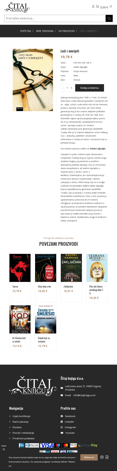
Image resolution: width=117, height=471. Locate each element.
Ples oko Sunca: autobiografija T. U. (96, 290)
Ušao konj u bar (44, 286)
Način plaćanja (20, 421)
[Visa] (47, 445)
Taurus (15, 286)
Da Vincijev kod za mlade (19, 339)
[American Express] (22, 445)
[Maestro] (65, 445)
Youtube (69, 432)
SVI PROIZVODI (66, 31)
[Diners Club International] (32, 445)
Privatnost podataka (23, 438)
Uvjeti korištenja (21, 416)
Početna (25, 31)
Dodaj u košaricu (89, 87)
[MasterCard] (58, 445)
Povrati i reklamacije (23, 432)
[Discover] (73, 445)
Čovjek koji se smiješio (44, 339)
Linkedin (69, 421)
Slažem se (89, 457)
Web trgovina (44, 31)
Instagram (70, 427)
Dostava (17, 427)
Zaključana (68, 286)
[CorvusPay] (88, 445)
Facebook (70, 416)
